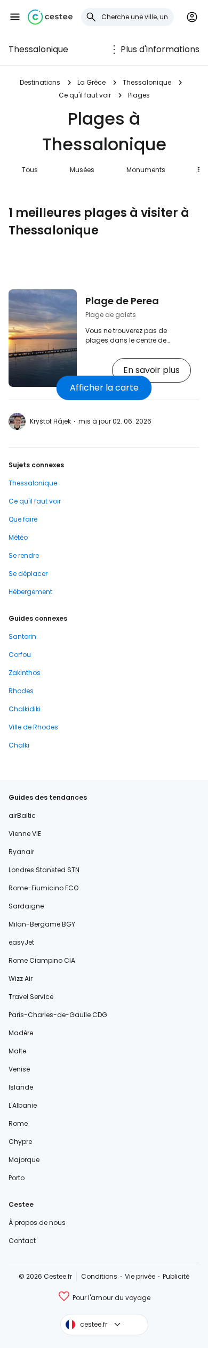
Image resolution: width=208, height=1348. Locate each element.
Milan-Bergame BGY (42, 924)
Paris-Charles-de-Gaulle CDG (58, 1014)
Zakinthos (25, 672)
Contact (22, 1240)
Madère (21, 1032)
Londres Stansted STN (44, 869)
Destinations (40, 82)
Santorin (22, 636)
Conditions (99, 1276)
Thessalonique (38, 49)
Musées (82, 169)
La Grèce (91, 82)
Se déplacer (28, 573)
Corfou (20, 654)
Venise (19, 1069)
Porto (17, 1177)
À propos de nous (37, 1222)
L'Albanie (23, 1105)
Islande (21, 1087)
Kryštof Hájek (50, 421)
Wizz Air (21, 978)
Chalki (19, 745)
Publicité (176, 1276)
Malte (17, 1050)
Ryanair (21, 851)
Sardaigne (26, 906)
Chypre (20, 1141)
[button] (14, 17)
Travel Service (31, 996)
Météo (18, 537)
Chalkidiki (25, 708)
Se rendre (24, 555)
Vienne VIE (25, 833)
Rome (18, 1123)
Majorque (24, 1159)
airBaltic (22, 815)
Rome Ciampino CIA (42, 960)
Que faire (23, 519)
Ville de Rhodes (33, 727)
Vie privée (140, 1276)
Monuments (145, 169)
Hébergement (30, 591)
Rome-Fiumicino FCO (43, 887)
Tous (30, 169)
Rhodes (21, 690)
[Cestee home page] (50, 17)
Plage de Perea (122, 300)
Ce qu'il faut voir (85, 95)
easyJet (21, 942)
